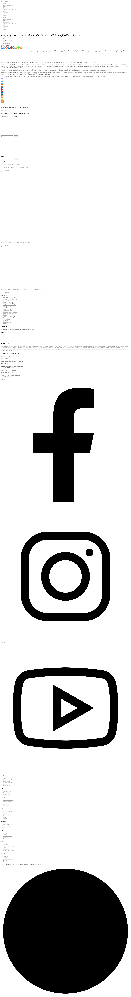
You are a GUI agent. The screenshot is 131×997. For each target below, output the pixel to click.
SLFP (53, 349)
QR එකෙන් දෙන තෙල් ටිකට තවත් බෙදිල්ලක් (15, 167)
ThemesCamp (40, 864)
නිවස (4, 4)
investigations (102, 346)
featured (51, 346)
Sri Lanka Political (94, 349)
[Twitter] (4, 47)
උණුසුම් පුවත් (7, 306)
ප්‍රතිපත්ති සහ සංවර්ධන (10, 312)
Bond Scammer (30, 346)
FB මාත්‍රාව (6, 300)
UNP (128, 349)
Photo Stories (6, 302)
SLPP (56, 349)
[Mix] (16, 47)
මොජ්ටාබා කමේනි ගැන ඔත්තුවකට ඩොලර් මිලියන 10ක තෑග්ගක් (22, 289)
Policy (22, 356)
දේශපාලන (6, 6)
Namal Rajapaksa (29, 347)
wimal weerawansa (6, 350)
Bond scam (22, 346)
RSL (4, 39)
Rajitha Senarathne (115, 347)
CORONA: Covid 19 (8, 298)
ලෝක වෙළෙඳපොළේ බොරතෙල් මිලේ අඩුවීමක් (15, 242)
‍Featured (13, 350)
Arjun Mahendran (5, 346)
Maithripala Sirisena (6, 347)
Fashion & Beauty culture (10, 299)
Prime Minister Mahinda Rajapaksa (69, 347)
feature (46, 346)
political (40, 347)
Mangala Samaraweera (18, 347)
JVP (107, 346)
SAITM (39, 349)
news (36, 347)
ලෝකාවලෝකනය (8, 316)
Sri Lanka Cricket (66, 349)
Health (96, 346)
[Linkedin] (9, 47)
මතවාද (5, 14)
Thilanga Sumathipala (105, 349)
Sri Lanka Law (75, 349)
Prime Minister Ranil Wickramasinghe (89, 347)
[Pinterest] (11, 47)
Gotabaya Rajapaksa (88, 346)
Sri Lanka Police (84, 349)
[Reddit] (6, 47)
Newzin (15, 864)
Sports (59, 349)
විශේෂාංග (6, 8)
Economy (42, 346)
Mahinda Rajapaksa (122, 346)
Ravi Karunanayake (28, 349)
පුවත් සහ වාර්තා (8, 5)
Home (4, 15)
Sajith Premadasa (46, 349)
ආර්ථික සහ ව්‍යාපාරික (9, 9)
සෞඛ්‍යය (5, 12)
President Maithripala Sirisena (51, 347)
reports (35, 349)
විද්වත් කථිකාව (7, 318)
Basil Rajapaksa (15, 346)
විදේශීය (5, 319)
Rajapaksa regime (105, 347)
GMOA (80, 346)
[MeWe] (13, 47)
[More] (21, 47)
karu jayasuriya (112, 346)
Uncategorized (7, 41)
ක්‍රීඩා (4, 11)
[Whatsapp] (18, 47)
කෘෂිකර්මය (6, 309)
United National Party (120, 349)
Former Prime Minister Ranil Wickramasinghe (66, 346)
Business (36, 346)
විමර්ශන (5, 320)
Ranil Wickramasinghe (16, 349)
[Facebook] (2, 47)
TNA (113, 349)
